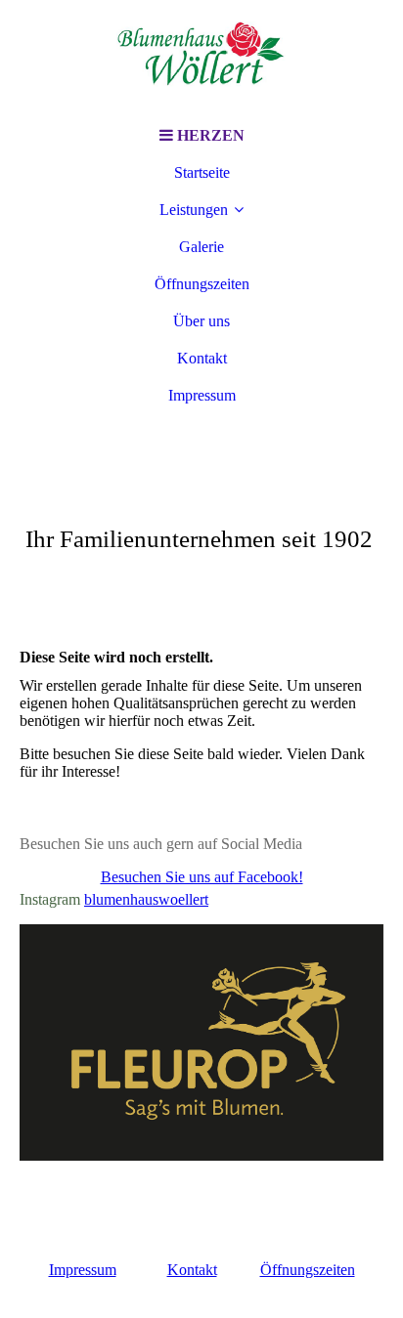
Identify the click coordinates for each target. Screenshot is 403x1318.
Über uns (201, 321)
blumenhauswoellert (146, 899)
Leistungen (193, 209)
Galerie (201, 246)
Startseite (202, 172)
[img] (201, 58)
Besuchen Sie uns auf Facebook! (202, 877)
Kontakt (202, 358)
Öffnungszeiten (202, 284)
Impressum (202, 395)
